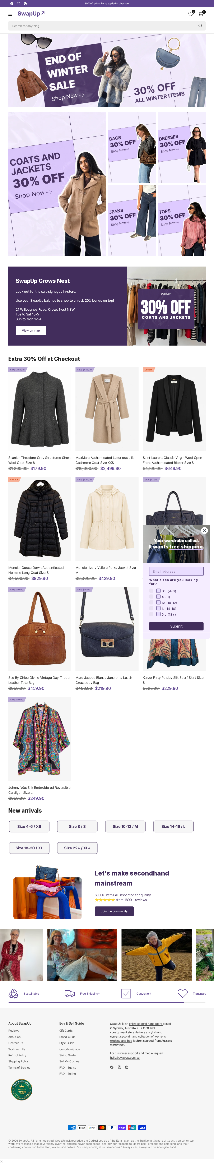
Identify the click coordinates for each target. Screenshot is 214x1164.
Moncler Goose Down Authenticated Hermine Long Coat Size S (36, 570)
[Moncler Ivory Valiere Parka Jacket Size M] (106, 519)
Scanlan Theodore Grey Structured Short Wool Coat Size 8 (39, 460)
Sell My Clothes (69, 1061)
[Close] (1, 1161)
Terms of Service (19, 1067)
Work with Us (16, 1049)
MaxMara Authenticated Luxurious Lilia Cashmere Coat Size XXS (104, 460)
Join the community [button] (114, 911)
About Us (14, 1037)
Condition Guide (69, 1049)
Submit (176, 626)
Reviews (13, 1030)
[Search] (200, 26)
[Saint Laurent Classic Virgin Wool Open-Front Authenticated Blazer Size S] (174, 409)
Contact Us (15, 1043)
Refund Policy (17, 1055)
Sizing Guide (67, 1055)
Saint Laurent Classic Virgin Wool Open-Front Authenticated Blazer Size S (173, 460)
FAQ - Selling (67, 1073)
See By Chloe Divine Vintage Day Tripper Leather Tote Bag (39, 680)
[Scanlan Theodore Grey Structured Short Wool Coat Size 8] (39, 409)
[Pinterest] (25, 3)
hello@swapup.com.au (125, 1057)
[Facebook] (11, 3)
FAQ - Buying (67, 1067)
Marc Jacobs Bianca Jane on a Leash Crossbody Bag (103, 680)
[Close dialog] (204, 530)
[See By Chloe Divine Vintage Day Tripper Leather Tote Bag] (39, 629)
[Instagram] (18, 3)
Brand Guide (67, 1037)
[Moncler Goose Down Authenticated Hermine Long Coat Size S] (39, 519)
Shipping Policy (18, 1061)
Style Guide (66, 1043)
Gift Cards (66, 1030)
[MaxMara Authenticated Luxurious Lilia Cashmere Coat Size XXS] (106, 409)
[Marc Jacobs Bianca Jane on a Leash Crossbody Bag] (106, 629)
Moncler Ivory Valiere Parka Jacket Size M (105, 570)
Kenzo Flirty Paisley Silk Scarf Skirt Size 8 (173, 680)
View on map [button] (31, 330)
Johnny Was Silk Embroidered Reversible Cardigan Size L (39, 790)
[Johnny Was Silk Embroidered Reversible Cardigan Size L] (39, 739)
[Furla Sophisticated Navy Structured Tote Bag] (174, 519)
